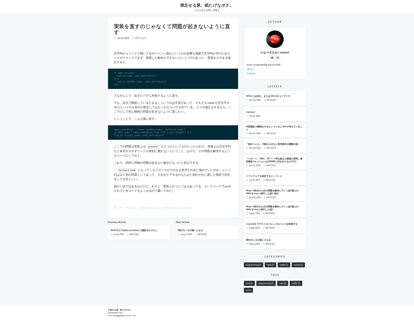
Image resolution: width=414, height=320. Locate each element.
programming (253, 265)
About (250, 69)
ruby (282, 283)
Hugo (120, 313)
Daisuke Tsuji (130, 316)
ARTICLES (140, 38)
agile (270, 265)
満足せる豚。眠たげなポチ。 (207, 5)
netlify (284, 265)
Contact (251, 73)
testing (298, 265)
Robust (111, 316)
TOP (119, 207)
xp (248, 290)
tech (249, 283)
